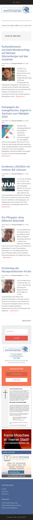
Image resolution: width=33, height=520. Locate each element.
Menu (18, 2)
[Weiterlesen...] (20, 96)
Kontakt (4, 489)
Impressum (5, 491)
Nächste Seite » (26, 320)
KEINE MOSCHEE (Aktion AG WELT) (11, 505)
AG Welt (16, 11)
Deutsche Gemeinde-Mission (10, 508)
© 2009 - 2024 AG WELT (19, 517)
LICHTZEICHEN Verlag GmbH (10, 503)
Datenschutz (5, 494)
